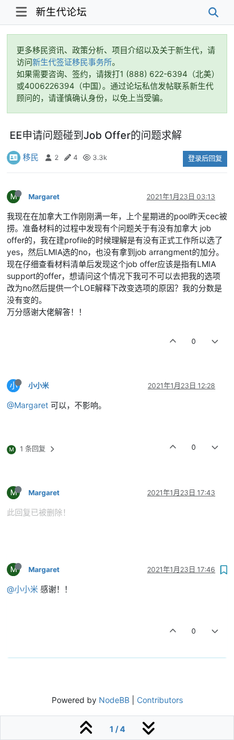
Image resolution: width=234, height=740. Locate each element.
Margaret (44, 196)
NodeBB (114, 700)
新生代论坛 (61, 12)
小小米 (38, 385)
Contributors (160, 700)
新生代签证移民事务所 (72, 62)
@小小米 (22, 589)
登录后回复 (205, 158)
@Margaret (27, 405)
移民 (31, 157)
